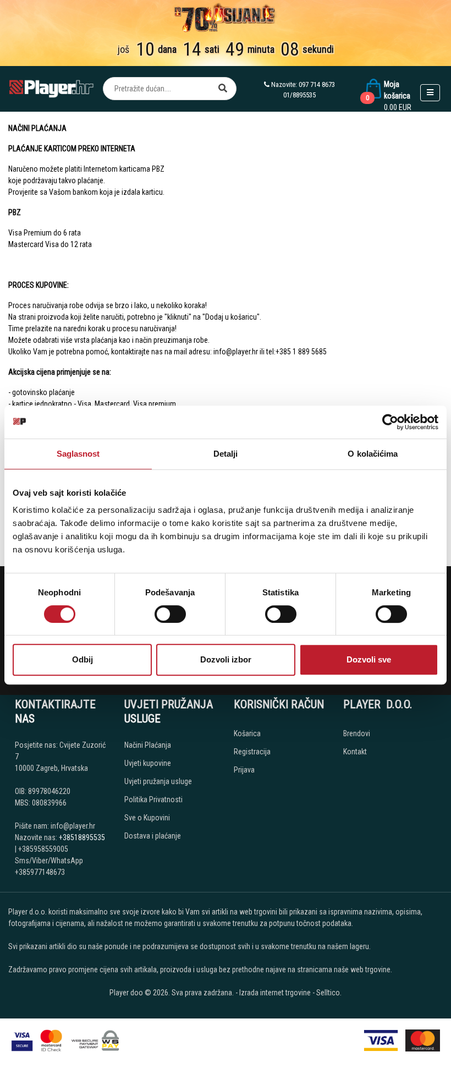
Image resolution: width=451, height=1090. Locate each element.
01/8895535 (299, 95)
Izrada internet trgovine (275, 992)
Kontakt (355, 751)
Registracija (252, 751)
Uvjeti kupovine (147, 763)
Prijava (244, 769)
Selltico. (329, 992)
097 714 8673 (317, 84)
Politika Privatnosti (153, 799)
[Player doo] (52, 89)
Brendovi (356, 733)
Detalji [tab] (225, 453)
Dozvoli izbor (225, 659)
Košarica (247, 733)
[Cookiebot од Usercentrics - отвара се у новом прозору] (390, 422)
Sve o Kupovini (147, 817)
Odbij (82, 659)
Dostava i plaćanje (152, 835)
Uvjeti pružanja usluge (158, 781)
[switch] (170, 614)
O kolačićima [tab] (373, 453)
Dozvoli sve (368, 659)
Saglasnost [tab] (78, 453)
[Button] (223, 88)
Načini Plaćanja (147, 745)
